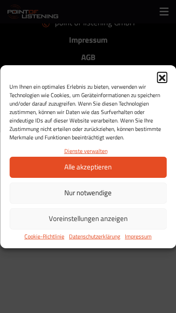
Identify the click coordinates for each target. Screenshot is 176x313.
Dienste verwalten (85, 150)
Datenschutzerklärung (94, 236)
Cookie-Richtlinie (44, 236)
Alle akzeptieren (88, 166)
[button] (162, 77)
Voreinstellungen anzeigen (88, 218)
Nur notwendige (88, 192)
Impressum (138, 236)
